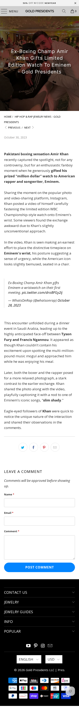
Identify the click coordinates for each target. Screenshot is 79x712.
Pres (61, 670)
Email (8, 513)
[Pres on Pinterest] (36, 646)
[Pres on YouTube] (29, 646)
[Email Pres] (50, 646)
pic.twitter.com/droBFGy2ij (42, 292)
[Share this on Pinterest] (44, 447)
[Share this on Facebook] (33, 447)
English (26, 659)
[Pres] (39, 11)
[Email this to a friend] (55, 447)
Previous (13, 127)
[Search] (64, 11)
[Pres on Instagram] (43, 646)
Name (9, 494)
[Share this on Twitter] (22, 447)
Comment (11, 531)
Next (27, 127)
